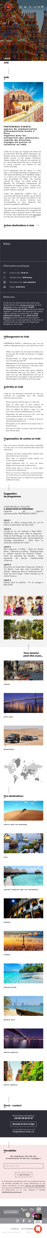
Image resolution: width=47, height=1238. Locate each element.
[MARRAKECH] (23, 736)
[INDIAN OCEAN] (23, 973)
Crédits (30, 1232)
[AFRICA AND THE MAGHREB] (23, 811)
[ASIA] (23, 843)
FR (39, 7)
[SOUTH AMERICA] (23, 1071)
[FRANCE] (23, 941)
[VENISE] (23, 670)
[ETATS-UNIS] (23, 703)
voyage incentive (27, 305)
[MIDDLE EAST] (23, 1006)
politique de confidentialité (35, 1185)
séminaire (37, 215)
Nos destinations (13, 796)
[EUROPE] (23, 908)
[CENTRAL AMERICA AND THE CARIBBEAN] (23, 876)
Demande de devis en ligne (23, 1124)
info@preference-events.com (23, 1132)
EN (35, 7)
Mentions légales (12, 1232)
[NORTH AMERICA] (23, 1038)
